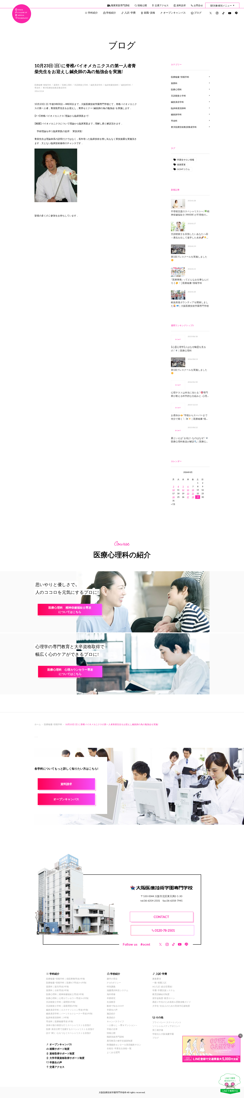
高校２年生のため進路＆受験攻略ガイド (171, 1001)
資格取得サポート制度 (61, 1053)
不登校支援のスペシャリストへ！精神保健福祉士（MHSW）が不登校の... (190, 212)
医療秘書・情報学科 (42, 84)
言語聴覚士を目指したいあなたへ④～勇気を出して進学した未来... (189, 235)
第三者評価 (157, 1030)
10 (173, 489)
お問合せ (198, 5)
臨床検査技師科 (112, 84)
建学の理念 (112, 978)
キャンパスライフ (115, 1021)
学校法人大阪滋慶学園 (163, 1033)
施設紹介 (111, 1013)
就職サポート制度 (59, 1048)
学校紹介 (111, 12)
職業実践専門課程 (120, 5)
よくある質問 (113, 1052)
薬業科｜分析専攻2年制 (57, 990)
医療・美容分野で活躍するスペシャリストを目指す (70, 1029)
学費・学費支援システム (163, 990)
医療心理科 (67, 84)
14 (193, 489)
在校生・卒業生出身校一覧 (119, 1048)
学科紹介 (93, 12)
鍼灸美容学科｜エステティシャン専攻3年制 (67, 1009)
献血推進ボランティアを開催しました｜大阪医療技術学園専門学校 (190, 303)
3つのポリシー (114, 982)
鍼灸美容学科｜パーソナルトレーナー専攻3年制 (69, 1013)
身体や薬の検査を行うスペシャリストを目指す (68, 1025)
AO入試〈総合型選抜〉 (162, 986)
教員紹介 (111, 1017)
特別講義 (111, 986)
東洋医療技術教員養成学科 (54, 87)
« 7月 (173, 504)
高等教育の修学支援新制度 (120, 1040)
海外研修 (111, 994)
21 (193, 493)
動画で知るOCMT (115, 1005)
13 (188, 489)
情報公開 (142, 5)
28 (193, 497)
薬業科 (56, 84)
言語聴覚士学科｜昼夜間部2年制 (61, 1005)
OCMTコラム (183, 169)
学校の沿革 (112, 1029)
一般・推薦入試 (159, 982)
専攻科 (37, 87)
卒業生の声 (55, 1062)
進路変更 (181, 164)
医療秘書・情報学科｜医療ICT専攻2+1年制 (66, 982)
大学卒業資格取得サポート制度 (66, 1058)
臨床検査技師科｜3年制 (57, 1017)
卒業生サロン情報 (185, 159)
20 (188, 493)
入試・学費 (130, 12)
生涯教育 (111, 1001)
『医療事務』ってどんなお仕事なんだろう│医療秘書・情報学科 (190, 281)
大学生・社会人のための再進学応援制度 (171, 1005)
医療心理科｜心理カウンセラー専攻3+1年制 (67, 998)
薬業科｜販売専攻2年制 (57, 986)
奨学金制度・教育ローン (163, 998)
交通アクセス (162, 5)
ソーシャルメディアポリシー (166, 1026)
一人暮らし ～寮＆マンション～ (122, 1025)
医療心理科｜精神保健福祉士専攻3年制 (65, 994)
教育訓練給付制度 (161, 994)
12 (183, 489)
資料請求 (181, 5)
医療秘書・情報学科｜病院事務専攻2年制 (65, 978)
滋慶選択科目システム (117, 990)
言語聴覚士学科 (81, 84)
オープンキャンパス (174, 12)
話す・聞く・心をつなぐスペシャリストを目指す (68, 1033)
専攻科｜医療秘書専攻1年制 (59, 1021)
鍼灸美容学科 (96, 84)
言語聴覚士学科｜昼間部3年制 (60, 1001)
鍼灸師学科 (126, 84)
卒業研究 (111, 998)
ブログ (197, 12)
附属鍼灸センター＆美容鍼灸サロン (124, 1044)
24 (173, 497)
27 (188, 497)
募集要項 (156, 978)
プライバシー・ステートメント (166, 1022)
